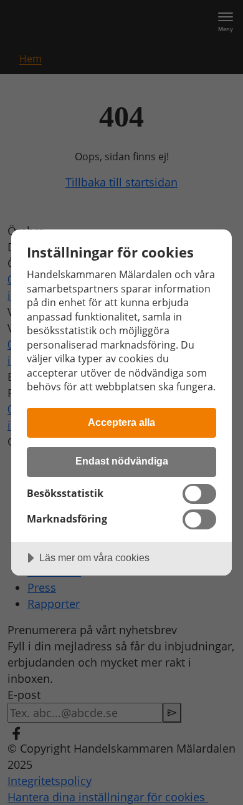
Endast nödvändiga (121, 460)
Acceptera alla (121, 422)
